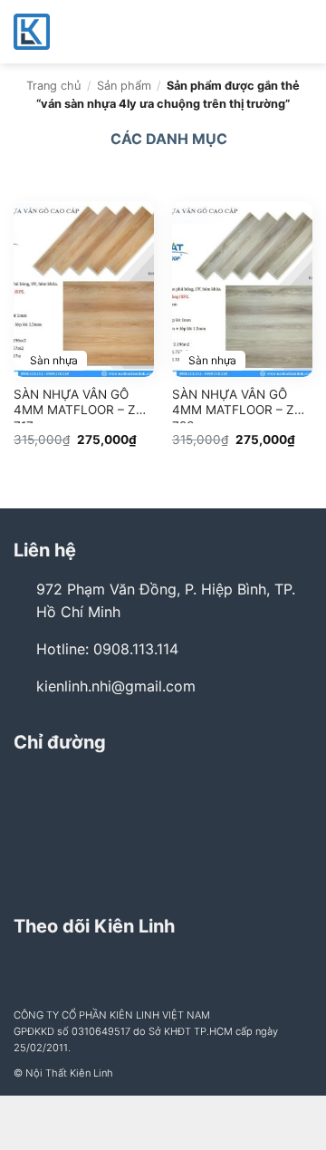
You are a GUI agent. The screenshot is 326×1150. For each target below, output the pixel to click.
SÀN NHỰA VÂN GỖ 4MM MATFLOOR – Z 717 (75, 405)
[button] (301, 31)
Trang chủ (53, 85)
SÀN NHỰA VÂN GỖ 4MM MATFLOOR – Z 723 (233, 405)
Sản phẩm (124, 85)
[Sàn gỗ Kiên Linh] (104, 31)
